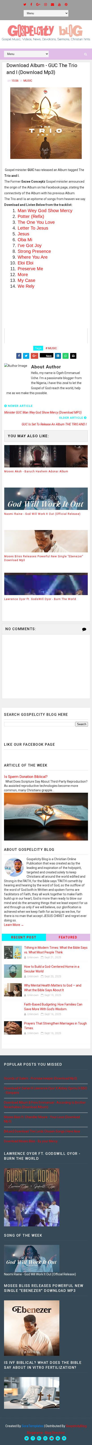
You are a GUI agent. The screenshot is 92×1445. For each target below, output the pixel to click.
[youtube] (59, 4)
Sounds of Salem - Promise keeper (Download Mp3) (40, 1078)
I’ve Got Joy (30, 245)
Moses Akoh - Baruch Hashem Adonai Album (36, 471)
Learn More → (14, 925)
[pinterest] (66, 4)
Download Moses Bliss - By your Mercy (31, 1141)
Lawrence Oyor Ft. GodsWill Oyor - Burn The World (40, 599)
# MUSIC (51, 348)
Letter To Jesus (33, 228)
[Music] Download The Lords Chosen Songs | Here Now (42, 1131)
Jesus (23, 233)
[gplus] (38, 4)
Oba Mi (25, 239)
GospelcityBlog (76, 1426)
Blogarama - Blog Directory (46, 1432)
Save (49, 355)
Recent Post (24, 937)
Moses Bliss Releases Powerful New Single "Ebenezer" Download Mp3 (43, 558)
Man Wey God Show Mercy (45, 210)
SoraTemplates (33, 1426)
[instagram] (45, 4)
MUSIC (27, 80)
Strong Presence (34, 251)
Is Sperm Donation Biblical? (26, 777)
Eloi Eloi (25, 262)
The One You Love (36, 222)
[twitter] (24, 4)
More (23, 274)
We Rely (26, 286)
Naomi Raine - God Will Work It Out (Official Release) (42, 513)
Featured (68, 937)
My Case (26, 280)
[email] (52, 4)
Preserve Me (30, 268)
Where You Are (33, 257)
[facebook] (31, 4)
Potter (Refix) (31, 216)
